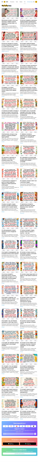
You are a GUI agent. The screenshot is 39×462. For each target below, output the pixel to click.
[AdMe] (6, 1)
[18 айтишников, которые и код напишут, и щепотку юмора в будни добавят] (10, 126)
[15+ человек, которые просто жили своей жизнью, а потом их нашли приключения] (28, 404)
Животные (22, 281)
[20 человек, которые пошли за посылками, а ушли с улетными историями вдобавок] (28, 244)
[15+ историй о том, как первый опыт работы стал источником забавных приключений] (10, 358)
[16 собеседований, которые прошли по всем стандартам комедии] (10, 223)
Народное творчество (5, 51)
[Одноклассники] (28, 426)
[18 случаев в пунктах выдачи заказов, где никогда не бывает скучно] (28, 313)
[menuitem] (12, 2)
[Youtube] (16, 426)
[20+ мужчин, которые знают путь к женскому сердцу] (28, 173)
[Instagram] (11, 426)
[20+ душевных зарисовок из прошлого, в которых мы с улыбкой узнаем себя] (10, 150)
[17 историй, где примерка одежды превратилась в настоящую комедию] (10, 335)
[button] (4, 18)
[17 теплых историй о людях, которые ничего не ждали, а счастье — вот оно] (28, 223)
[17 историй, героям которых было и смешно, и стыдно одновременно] (28, 382)
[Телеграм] (22, 426)
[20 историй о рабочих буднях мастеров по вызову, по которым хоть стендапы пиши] (28, 36)
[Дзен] (33, 426)
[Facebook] (5, 426)
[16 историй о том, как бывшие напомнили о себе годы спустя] (10, 313)
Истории (21, 27)
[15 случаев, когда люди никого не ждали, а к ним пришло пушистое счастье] (28, 266)
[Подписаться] (35, 434)
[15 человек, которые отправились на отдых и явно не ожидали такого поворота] (10, 404)
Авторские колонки (5, 29)
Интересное (22, 213)
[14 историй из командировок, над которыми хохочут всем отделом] (10, 244)
